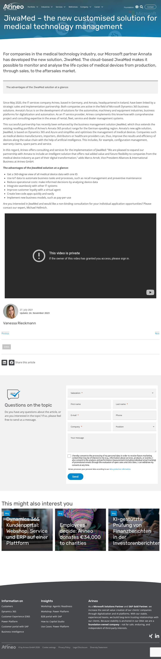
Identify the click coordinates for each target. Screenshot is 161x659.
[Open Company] (90, 7)
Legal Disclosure (80, 647)
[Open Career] (102, 7)
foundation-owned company (103, 624)
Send (75, 476)
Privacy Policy (64, 647)
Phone (119, 415)
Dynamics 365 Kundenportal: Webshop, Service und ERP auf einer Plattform (27, 531)
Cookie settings (49, 647)
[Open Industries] (51, 7)
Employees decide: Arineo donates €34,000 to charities (80, 534)
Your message (77, 437)
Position (120, 426)
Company (75, 426)
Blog (7, 513)
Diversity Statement (98, 647)
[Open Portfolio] (37, 7)
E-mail (73, 415)
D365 (6, 346)
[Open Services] (64, 7)
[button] (4, 362)
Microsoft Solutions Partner (108, 606)
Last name (121, 404)
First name (76, 404)
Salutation (75, 393)
